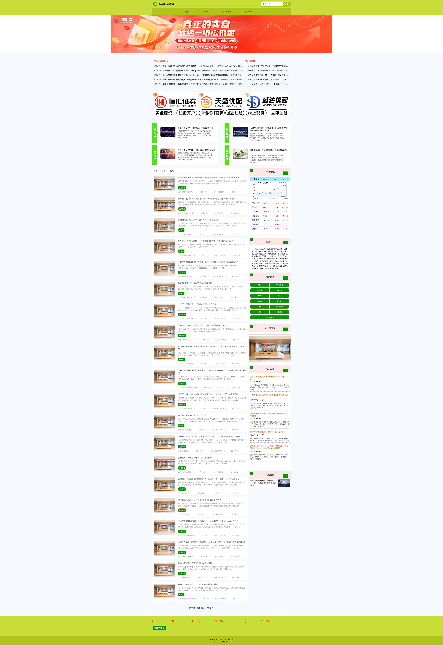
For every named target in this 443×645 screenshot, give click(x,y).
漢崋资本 (182, 447)
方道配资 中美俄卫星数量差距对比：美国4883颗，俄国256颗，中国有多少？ (209, 478)
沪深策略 (182, 336)
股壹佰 (181, 293)
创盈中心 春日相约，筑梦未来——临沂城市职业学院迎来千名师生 (263, 483)
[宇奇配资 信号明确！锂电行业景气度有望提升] (167, 153)
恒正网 (205, 11)
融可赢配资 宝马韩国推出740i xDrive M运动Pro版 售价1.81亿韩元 (205, 605)
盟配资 (181, 251)
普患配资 (182, 188)
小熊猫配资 (279, 306)
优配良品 (279, 290)
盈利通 (279, 301)
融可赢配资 (182, 616)
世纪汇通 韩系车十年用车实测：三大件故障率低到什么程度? (203, 626)
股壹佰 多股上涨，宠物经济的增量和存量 (195, 283)
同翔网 (260, 296)
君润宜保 (182, 510)
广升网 (181, 230)
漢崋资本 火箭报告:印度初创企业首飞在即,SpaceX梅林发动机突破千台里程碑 (210, 436)
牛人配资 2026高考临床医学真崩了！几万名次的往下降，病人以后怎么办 (208, 521)
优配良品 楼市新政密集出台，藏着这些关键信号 (269, 151)
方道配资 (182, 489)
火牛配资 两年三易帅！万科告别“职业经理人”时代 (198, 304)
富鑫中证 (182, 573)
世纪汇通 (182, 637)
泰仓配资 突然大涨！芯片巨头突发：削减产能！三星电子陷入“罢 (274, 75)
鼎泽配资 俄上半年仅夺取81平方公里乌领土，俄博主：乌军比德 (274, 70)
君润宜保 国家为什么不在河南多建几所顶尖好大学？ (199, 499)
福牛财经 (260, 290)
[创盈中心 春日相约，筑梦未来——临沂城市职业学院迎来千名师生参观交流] (284, 483)
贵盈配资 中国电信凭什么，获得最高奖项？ (196, 457)
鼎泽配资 (182, 404)
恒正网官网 (249, 11)
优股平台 (182, 552)
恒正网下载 (226, 11)
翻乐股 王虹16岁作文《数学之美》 (192, 415)
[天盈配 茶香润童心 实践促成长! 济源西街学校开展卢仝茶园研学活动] (240, 131)
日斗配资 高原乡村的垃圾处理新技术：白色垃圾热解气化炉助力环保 (270, 428)
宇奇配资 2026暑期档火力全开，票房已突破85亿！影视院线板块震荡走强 (208, 262)
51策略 (181, 359)
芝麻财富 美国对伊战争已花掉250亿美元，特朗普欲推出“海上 (273, 79)
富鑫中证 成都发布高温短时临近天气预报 (195, 563)
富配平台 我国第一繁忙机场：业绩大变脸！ (195, 127)
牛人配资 (182, 531)
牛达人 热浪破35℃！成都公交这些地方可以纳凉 (198, 584)
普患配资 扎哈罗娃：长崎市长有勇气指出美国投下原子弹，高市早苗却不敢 (209, 177)
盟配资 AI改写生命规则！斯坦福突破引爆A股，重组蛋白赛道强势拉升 (206, 240)
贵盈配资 (182, 468)
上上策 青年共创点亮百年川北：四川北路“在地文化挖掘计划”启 (273, 84)
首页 (187, 11)
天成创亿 (182, 209)
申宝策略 (279, 312)
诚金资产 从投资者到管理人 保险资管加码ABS (270, 411)
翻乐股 (181, 426)
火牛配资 (182, 314)
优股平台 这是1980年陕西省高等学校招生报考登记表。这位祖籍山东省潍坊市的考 (212, 542)
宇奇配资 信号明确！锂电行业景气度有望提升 (196, 149)
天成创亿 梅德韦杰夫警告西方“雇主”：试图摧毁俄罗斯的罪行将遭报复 (206, 198)
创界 (279, 296)
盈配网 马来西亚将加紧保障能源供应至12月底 (269, 376)
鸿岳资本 (260, 312)
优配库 (260, 301)
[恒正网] (163, 4)
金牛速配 (182, 383)
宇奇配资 (182, 272)
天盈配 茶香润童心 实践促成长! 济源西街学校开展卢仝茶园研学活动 (268, 129)
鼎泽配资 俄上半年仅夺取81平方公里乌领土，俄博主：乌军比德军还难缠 (208, 394)
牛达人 (181, 594)
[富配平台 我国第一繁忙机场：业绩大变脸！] (167, 131)
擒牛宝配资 (279, 285)
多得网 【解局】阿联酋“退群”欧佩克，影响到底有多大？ (270, 393)
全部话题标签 (270, 317)
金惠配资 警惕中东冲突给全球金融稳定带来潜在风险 (269, 66)
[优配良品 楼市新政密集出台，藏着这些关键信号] (240, 153)
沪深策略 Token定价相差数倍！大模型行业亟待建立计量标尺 (203, 325)
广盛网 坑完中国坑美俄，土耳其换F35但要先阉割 (198, 219)
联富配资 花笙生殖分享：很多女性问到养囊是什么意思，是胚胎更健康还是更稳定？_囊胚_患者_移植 (270, 447)
